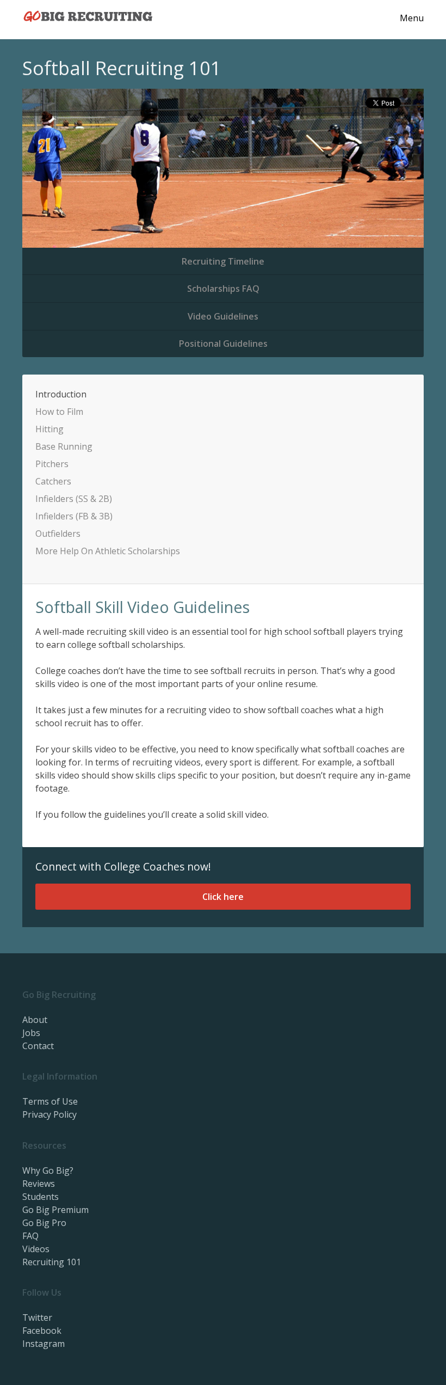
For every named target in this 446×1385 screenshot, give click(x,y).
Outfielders (57, 534)
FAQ (30, 1236)
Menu (412, 18)
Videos (35, 1249)
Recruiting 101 (51, 1262)
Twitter (37, 1317)
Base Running (63, 446)
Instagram (43, 1344)
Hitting (49, 429)
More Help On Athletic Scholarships (107, 551)
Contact (38, 1046)
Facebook (41, 1331)
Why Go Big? (47, 1170)
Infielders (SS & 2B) (73, 499)
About (34, 1020)
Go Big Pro (44, 1223)
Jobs (31, 1033)
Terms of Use (50, 1101)
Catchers (53, 481)
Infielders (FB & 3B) (74, 516)
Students (40, 1197)
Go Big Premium (55, 1210)
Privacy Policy (49, 1114)
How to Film (59, 412)
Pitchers (52, 464)
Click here (223, 897)
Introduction (60, 394)
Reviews (38, 1184)
